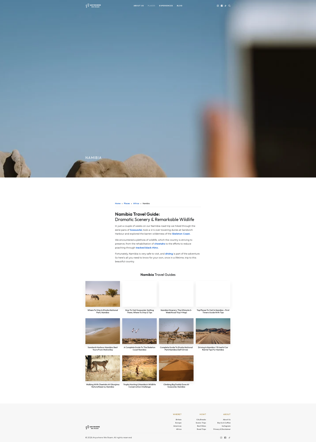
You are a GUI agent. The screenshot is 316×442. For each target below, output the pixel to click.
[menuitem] (139, 5)
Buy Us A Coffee (224, 423)
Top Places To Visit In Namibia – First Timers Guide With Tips (213, 311)
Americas (177, 426)
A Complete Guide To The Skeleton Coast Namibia (139, 348)
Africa (136, 203)
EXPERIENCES (166, 6)
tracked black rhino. (147, 247)
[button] (218, 5)
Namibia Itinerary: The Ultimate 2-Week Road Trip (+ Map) (176, 311)
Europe (178, 423)
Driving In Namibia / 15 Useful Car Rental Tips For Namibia (213, 348)
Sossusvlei (136, 230)
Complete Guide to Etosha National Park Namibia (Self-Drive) (176, 348)
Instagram (226, 426)
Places (127, 203)
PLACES (151, 6)
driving (169, 253)
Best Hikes (201, 426)
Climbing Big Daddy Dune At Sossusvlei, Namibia (176, 385)
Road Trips (201, 429)
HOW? (203, 414)
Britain (178, 419)
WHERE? (177, 414)
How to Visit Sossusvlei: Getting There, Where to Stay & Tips (139, 311)
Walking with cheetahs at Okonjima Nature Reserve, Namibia (102, 385)
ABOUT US (139, 6)
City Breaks (201, 419)
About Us (227, 419)
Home (117, 203)
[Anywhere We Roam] (93, 5)
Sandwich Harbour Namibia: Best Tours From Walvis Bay (103, 348)
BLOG (179, 6)
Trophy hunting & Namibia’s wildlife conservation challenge (139, 385)
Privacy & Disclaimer (222, 429)
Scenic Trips (201, 423)
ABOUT (227, 414)
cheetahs (159, 243)
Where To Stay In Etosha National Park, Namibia (103, 311)
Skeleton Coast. (181, 233)
